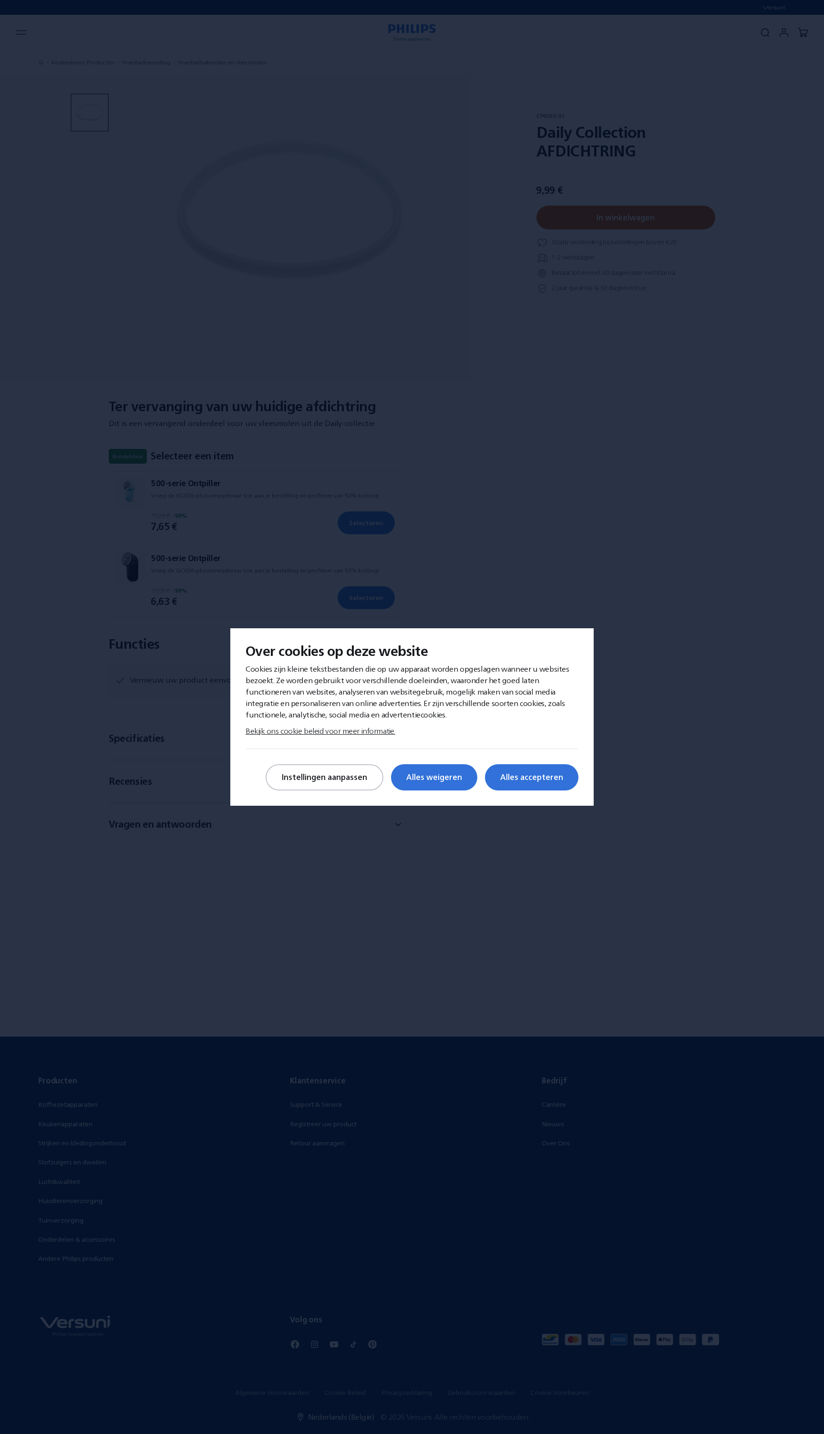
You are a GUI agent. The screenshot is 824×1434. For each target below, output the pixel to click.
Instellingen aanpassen (324, 777)
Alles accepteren (531, 777)
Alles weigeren (434, 777)
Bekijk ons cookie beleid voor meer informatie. (320, 731)
